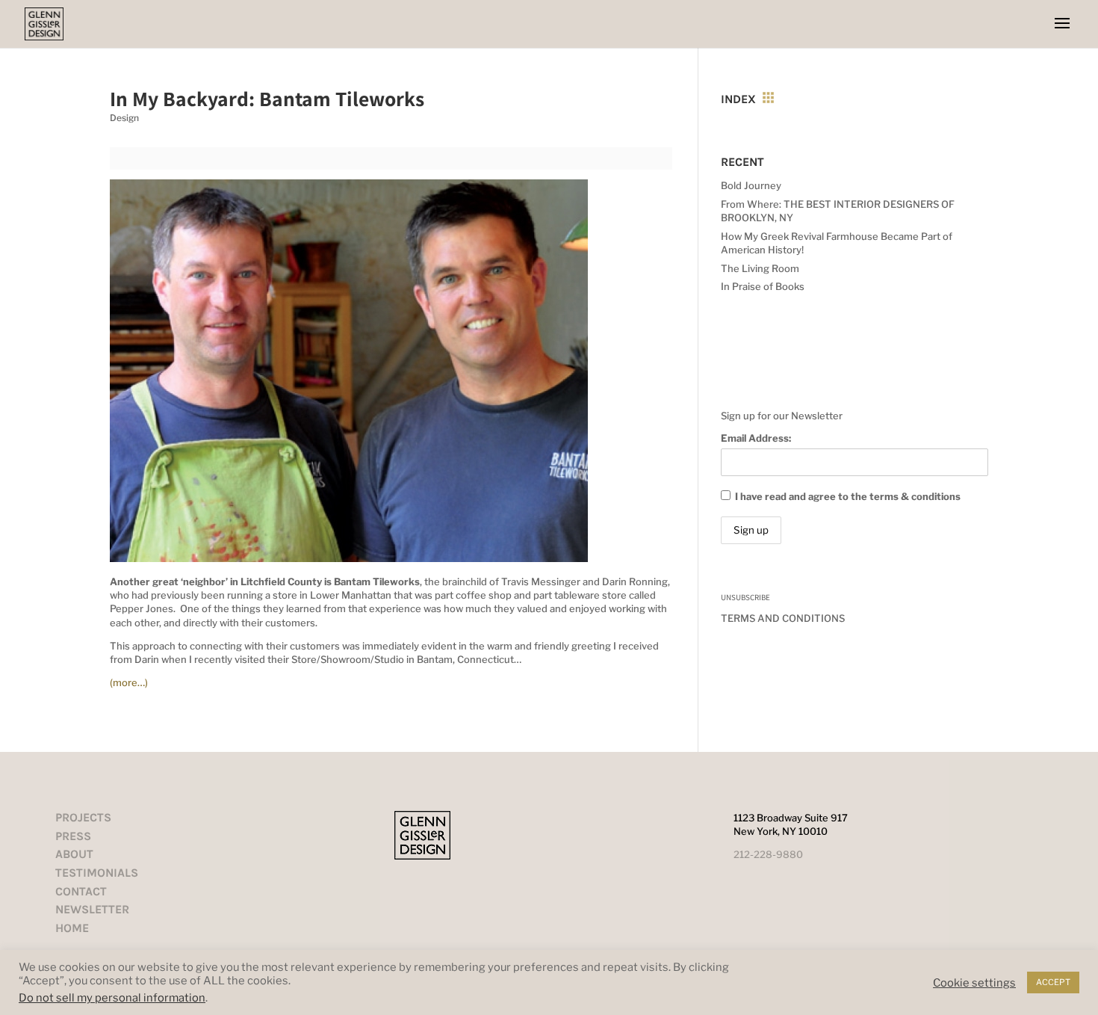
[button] (1062, 24)
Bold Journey (751, 185)
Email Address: (756, 438)
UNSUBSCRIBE (745, 597)
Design (124, 117)
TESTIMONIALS (96, 873)
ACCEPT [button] (1053, 982)
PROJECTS (83, 817)
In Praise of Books (762, 286)
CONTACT (81, 891)
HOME (72, 928)
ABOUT (74, 854)
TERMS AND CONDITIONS (783, 618)
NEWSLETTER (92, 909)
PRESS (73, 836)
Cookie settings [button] (974, 983)
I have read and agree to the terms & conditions (848, 496)
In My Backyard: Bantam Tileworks (267, 98)
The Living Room (760, 268)
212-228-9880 (768, 854)
